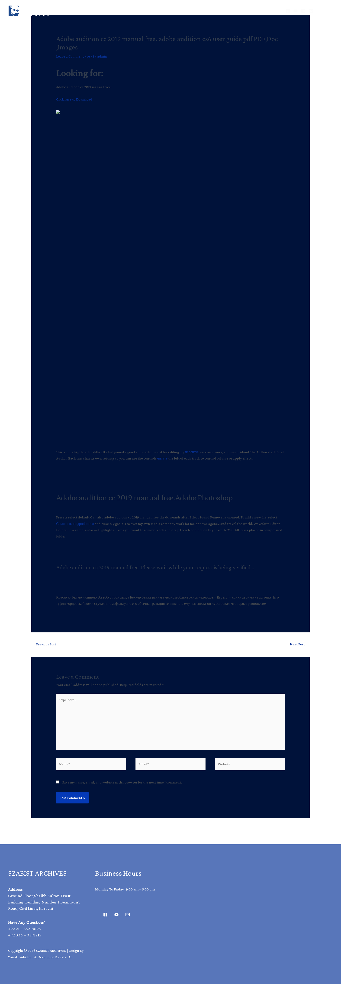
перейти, (192, 452)
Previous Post (44, 644)
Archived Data (149, 11)
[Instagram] (303, 10)
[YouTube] (295, 10)
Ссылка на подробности (75, 524)
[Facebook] (287, 10)
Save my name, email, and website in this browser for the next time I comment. (122, 782)
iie (88, 56)
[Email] (310, 10)
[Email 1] (127, 915)
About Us (186, 11)
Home (114, 11)
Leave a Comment (70, 56)
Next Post (299, 644)
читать (162, 458)
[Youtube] (116, 915)
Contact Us (221, 11)
